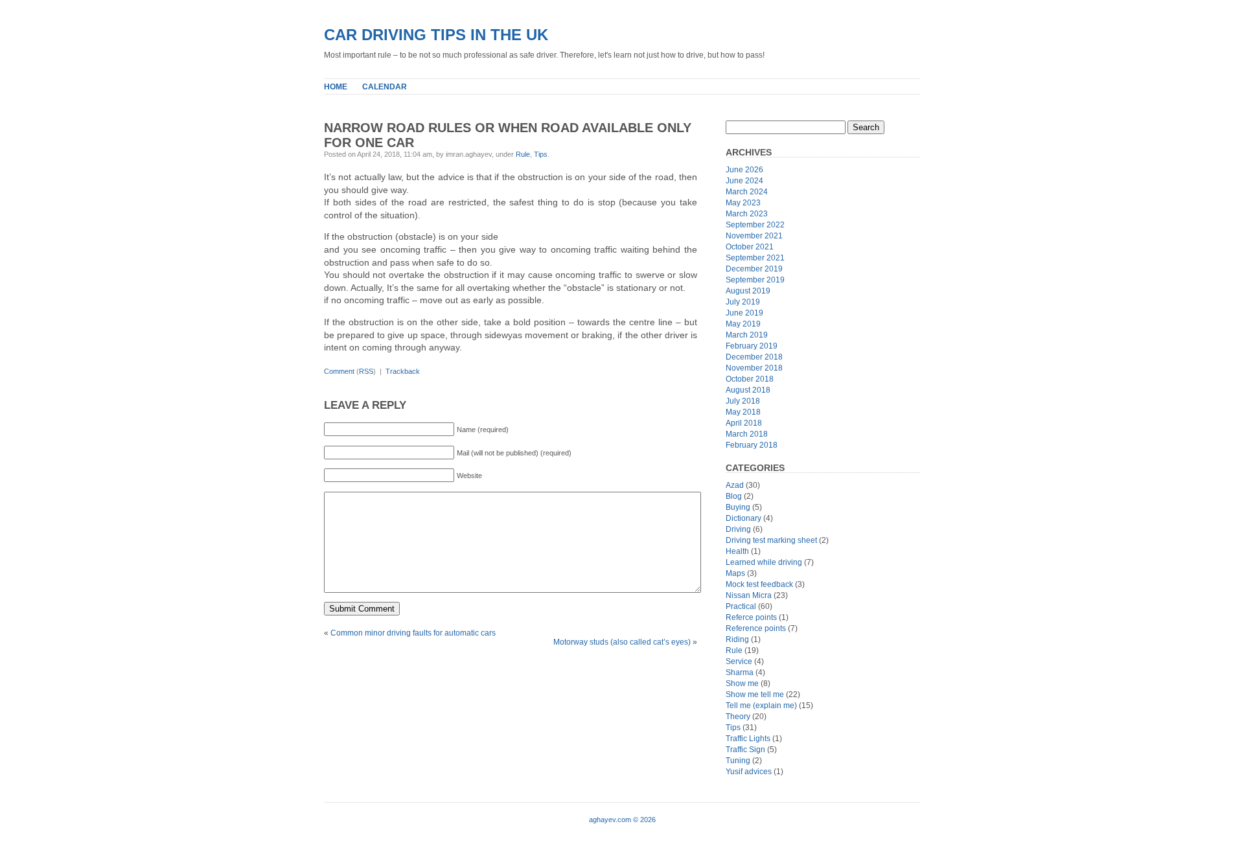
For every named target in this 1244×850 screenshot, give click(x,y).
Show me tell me (755, 694)
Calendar (384, 86)
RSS (366, 371)
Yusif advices (749, 771)
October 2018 (750, 379)
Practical (741, 606)
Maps (735, 573)
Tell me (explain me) (761, 705)
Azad (735, 485)
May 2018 (743, 412)
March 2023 (747, 213)
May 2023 (743, 202)
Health (737, 551)
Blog (734, 496)
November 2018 (754, 368)
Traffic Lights (748, 738)
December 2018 (754, 357)
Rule (523, 154)
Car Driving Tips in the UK (436, 34)
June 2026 (744, 169)
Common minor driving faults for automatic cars (413, 633)
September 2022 (755, 224)
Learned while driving (764, 562)
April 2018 (744, 423)
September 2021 (755, 257)
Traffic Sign (745, 749)
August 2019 (748, 290)
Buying (738, 507)
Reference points (756, 628)
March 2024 (747, 191)
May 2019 (743, 323)
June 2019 (744, 312)
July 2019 (743, 301)
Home (335, 86)
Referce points (751, 617)
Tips (540, 154)
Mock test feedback (759, 584)
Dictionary (743, 518)
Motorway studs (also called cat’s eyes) (622, 642)
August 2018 (748, 390)
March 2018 (747, 434)
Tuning (738, 760)
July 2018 (743, 401)
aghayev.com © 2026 (622, 819)
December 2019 (754, 268)
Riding (737, 639)
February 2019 (752, 345)
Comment (339, 371)
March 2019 (747, 334)
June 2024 (744, 180)
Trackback (403, 371)
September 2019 (755, 279)
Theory (738, 716)
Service (739, 661)
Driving (738, 529)
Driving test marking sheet (771, 540)
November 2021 (754, 235)
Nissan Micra (749, 595)
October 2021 (750, 246)
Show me (742, 683)
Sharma (740, 672)
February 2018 (752, 445)
